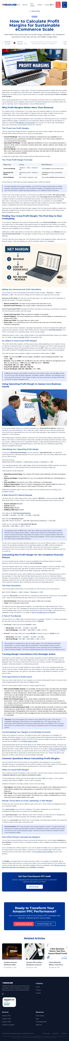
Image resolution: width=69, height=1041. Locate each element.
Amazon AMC (6, 1022)
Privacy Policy (46, 1033)
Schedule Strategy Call (44, 924)
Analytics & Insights (8, 1025)
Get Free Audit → (34, 887)
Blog (37, 1019)
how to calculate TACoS (21, 337)
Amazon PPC (6, 1016)
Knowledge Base (41, 1022)
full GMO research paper (29, 741)
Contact (47, 4)
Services (25, 4)
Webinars (39, 1025)
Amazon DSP (6, 1019)
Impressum (64, 1033)
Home (18, 4)
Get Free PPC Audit (22, 924)
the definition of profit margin (25, 123)
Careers (39, 4)
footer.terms (55, 1033)
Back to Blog (36, 11)
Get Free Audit (58, 4)
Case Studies (40, 1016)
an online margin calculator (44, 852)
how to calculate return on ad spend (43, 612)
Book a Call (64, 4)
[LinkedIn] (3, 994)
